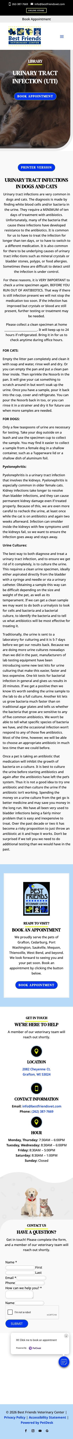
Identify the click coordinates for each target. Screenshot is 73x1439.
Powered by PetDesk (37, 1422)
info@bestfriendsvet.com (50, 4)
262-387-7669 (20, 4)
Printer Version (36, 167)
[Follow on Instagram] (33, 1431)
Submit (17, 1323)
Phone (10, 1283)
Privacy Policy (14, 1417)
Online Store (36, 10)
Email (10, 1278)
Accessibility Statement (47, 1417)
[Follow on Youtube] (40, 1431)
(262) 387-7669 (42, 1111)
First (38, 1267)
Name (11, 1262)
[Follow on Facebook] (26, 1431)
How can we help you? (23, 1288)
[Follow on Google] (47, 1431)
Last (38, 1272)
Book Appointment (35, 96)
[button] (64, 1361)
